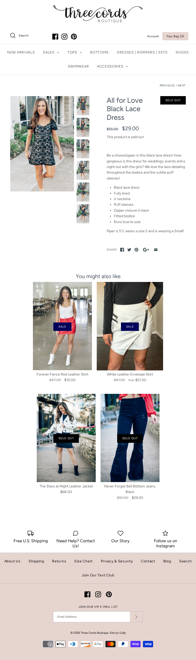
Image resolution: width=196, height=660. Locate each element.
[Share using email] (156, 250)
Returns (59, 561)
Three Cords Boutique (94, 633)
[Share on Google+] (146, 250)
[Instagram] (64, 37)
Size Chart (83, 561)
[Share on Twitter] (129, 250)
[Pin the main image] (136, 250)
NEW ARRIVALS (21, 52)
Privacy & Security (117, 561)
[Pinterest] (74, 37)
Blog (167, 561)
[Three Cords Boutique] (98, 8)
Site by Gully (117, 633)
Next (182, 85)
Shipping (36, 561)
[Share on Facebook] (122, 250)
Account (153, 36)
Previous (167, 85)
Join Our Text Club (98, 575)
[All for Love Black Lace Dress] (42, 143)
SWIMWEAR (78, 66)
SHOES (182, 52)
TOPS (74, 52)
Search (185, 561)
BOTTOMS (99, 52)
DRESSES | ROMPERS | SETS (142, 52)
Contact (148, 561)
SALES (51, 52)
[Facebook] (55, 37)
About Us (12, 561)
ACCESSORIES (112, 66)
